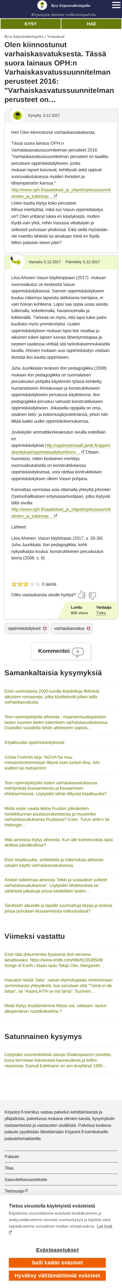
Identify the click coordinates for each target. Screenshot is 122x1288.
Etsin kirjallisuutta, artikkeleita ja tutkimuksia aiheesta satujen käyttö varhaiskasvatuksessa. (53, 862)
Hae (91, 23)
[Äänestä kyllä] (82, 594)
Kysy (31, 23)
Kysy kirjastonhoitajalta (23, 36)
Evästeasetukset (57, 1250)
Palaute (11, 1156)
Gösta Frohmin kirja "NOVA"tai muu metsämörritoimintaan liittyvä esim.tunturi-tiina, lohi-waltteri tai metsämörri (52, 762)
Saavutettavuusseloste (25, 1179)
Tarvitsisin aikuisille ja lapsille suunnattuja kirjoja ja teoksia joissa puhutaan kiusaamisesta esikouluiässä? (58, 908)
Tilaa (8, 1167)
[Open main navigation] (116, 5)
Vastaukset (56, 36)
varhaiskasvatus (69, 628)
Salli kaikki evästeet (57, 1263)
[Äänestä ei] (92, 596)
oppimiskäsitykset (24, 628)
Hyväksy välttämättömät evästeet (57, 1276)
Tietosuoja (14, 1190)
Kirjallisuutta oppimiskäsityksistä (34, 742)
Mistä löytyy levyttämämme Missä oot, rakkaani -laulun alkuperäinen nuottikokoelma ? (55, 1008)
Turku (101, 613)
